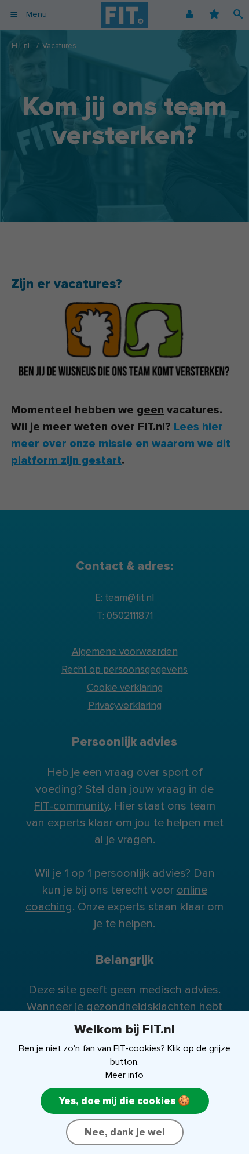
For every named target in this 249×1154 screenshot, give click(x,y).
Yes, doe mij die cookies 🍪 (125, 1101)
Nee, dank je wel (125, 1132)
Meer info (124, 1075)
